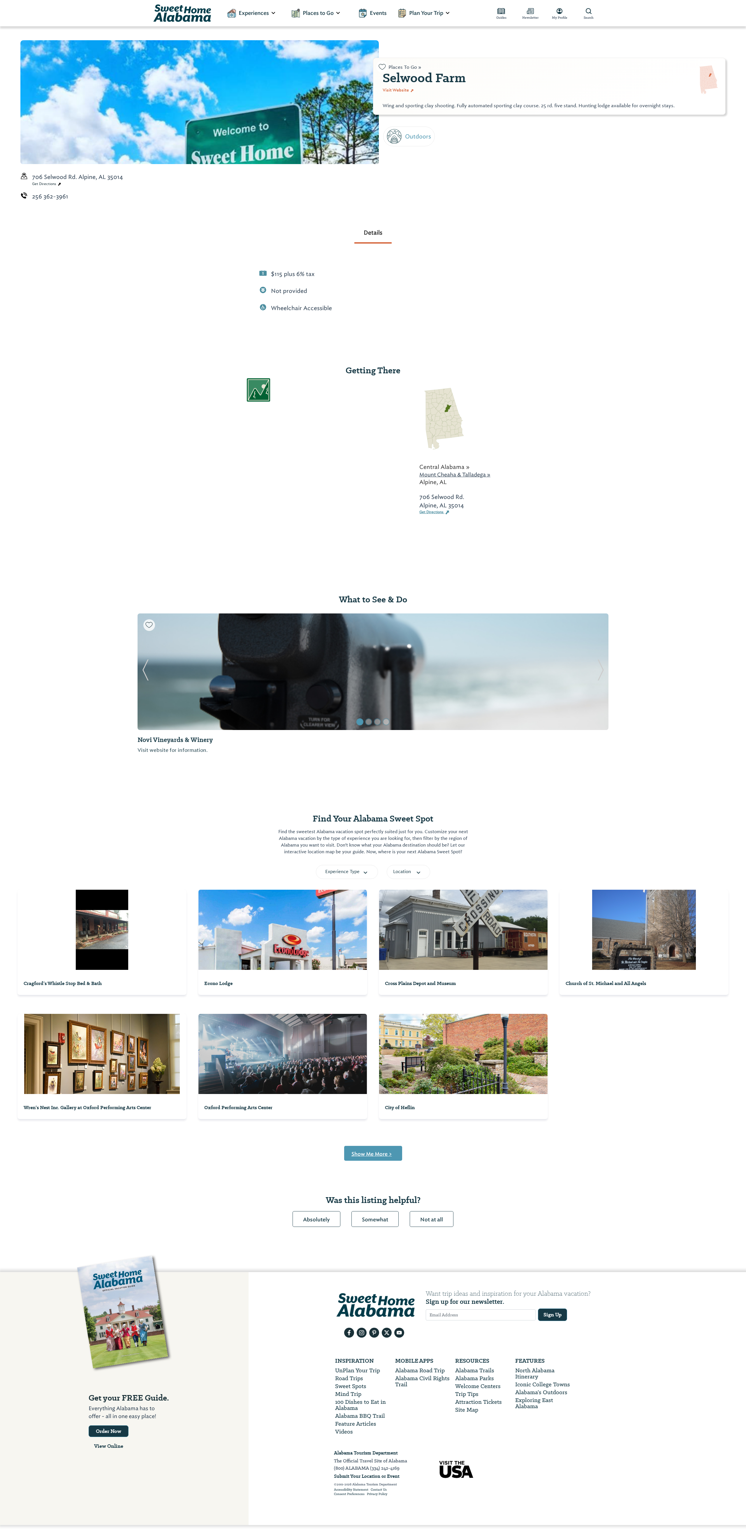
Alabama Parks (474, 1378)
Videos (344, 1432)
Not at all (431, 1219)
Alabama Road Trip (420, 1370)
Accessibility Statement (351, 1489)
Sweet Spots (350, 1386)
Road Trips (349, 1378)
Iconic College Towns (542, 1384)
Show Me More (371, 1154)
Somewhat (375, 1219)
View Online (108, 1446)
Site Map (466, 1410)
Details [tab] (373, 232)
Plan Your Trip (426, 13)
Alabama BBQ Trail (360, 1416)
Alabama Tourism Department (366, 1453)
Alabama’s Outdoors (541, 1392)
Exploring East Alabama (534, 1403)
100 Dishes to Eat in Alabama (360, 1405)
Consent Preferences (349, 1494)
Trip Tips (466, 1394)
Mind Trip (348, 1394)
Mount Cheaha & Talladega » (454, 474)
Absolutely (316, 1219)
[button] (146, 672)
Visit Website (396, 90)
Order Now (108, 1431)
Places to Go (318, 13)
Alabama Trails (474, 1370)
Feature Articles (355, 1424)
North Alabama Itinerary (535, 1373)
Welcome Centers (478, 1386)
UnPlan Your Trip (357, 1370)
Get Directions (44, 184)
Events (378, 13)
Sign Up (552, 1314)
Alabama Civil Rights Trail (422, 1381)
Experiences (254, 13)
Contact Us (379, 1489)
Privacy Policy (377, 1494)
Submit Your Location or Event (367, 1476)
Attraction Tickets (478, 1402)
